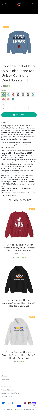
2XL (22, 108)
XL (17, 108)
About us (4, 376)
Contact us (5, 379)
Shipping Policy (6, 396)
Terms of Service (7, 390)
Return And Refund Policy (10, 393)
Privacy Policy (6, 387)
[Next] (34, 42)
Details (3, 122)
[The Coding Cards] (19, 4)
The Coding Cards (18, 409)
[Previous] (4, 42)
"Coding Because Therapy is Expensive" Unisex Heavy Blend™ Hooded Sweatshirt (19, 303)
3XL (26, 108)
